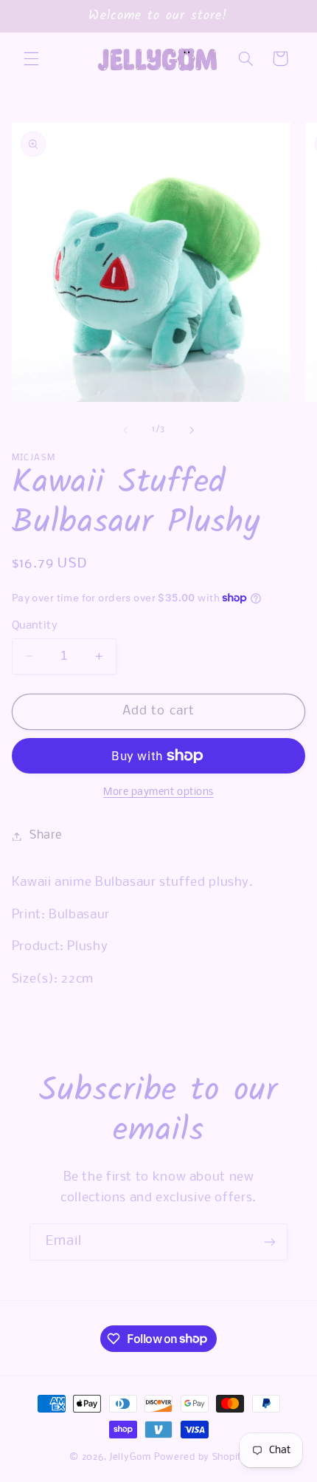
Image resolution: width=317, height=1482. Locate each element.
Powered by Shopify (201, 1457)
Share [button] (45, 835)
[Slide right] (191, 430)
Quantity (35, 626)
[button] (31, 58)
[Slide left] (125, 430)
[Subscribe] (270, 1241)
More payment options (158, 792)
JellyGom (130, 1457)
